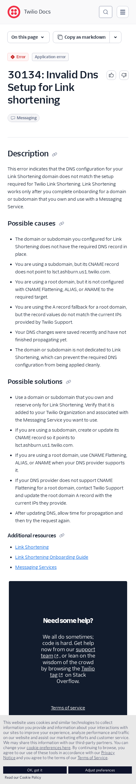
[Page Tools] (115, 37)
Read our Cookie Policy (23, 777)
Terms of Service (92, 757)
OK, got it (34, 770)
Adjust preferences (100, 770)
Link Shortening (32, 547)
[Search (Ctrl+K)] (105, 12)
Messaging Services (36, 567)
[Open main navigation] (122, 12)
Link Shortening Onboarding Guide (51, 557)
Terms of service (68, 708)
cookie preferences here (49, 747)
